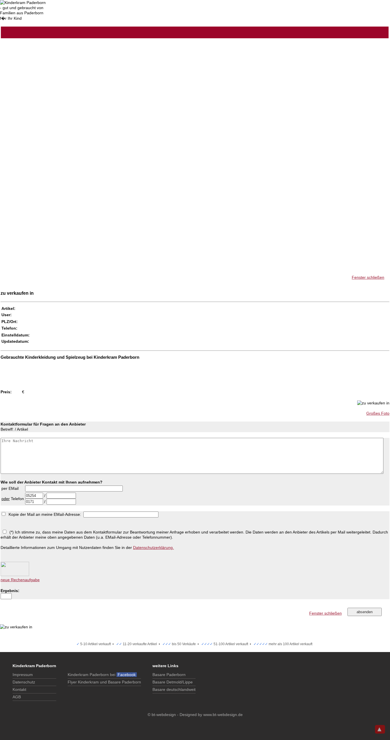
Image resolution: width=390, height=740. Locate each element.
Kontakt (19, 689)
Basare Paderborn (169, 674)
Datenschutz (24, 682)
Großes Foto (377, 413)
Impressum (23, 674)
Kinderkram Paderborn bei (102, 674)
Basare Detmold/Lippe (172, 682)
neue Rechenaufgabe (20, 579)
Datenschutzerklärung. (153, 547)
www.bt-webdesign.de (223, 714)
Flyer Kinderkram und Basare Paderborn (104, 682)
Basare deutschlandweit (174, 689)
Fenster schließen (368, 277)
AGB (17, 697)
